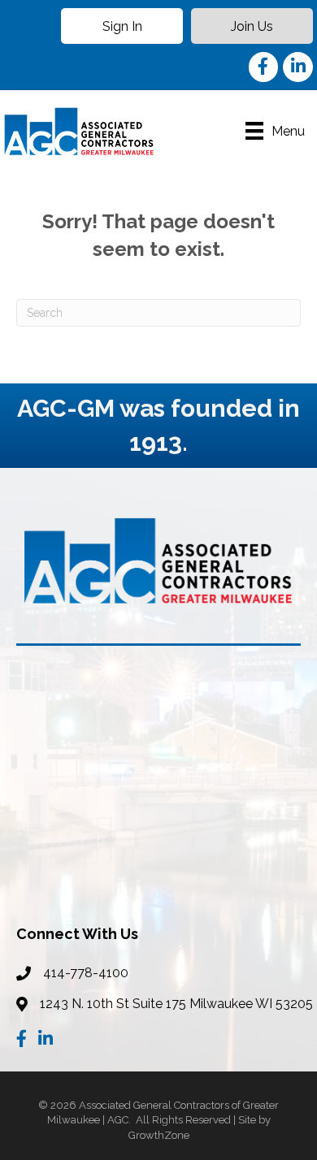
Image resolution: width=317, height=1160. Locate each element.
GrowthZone (158, 1135)
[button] (122, 26)
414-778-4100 (85, 972)
